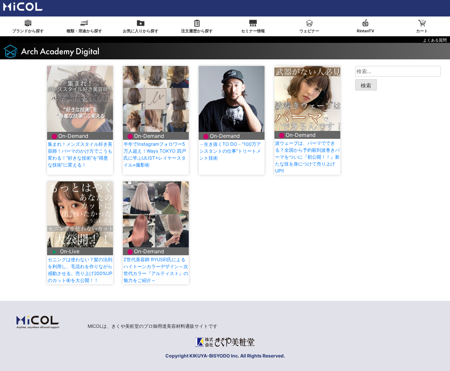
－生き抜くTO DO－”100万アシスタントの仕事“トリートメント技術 (230, 151)
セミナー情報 (253, 30)
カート (422, 30)
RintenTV (365, 30)
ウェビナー (309, 30)
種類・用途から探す (84, 30)
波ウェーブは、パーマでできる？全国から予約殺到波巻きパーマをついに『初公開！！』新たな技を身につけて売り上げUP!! (307, 156)
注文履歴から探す (197, 30)
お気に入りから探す (140, 30)
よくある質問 (435, 40)
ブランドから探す (28, 30)
